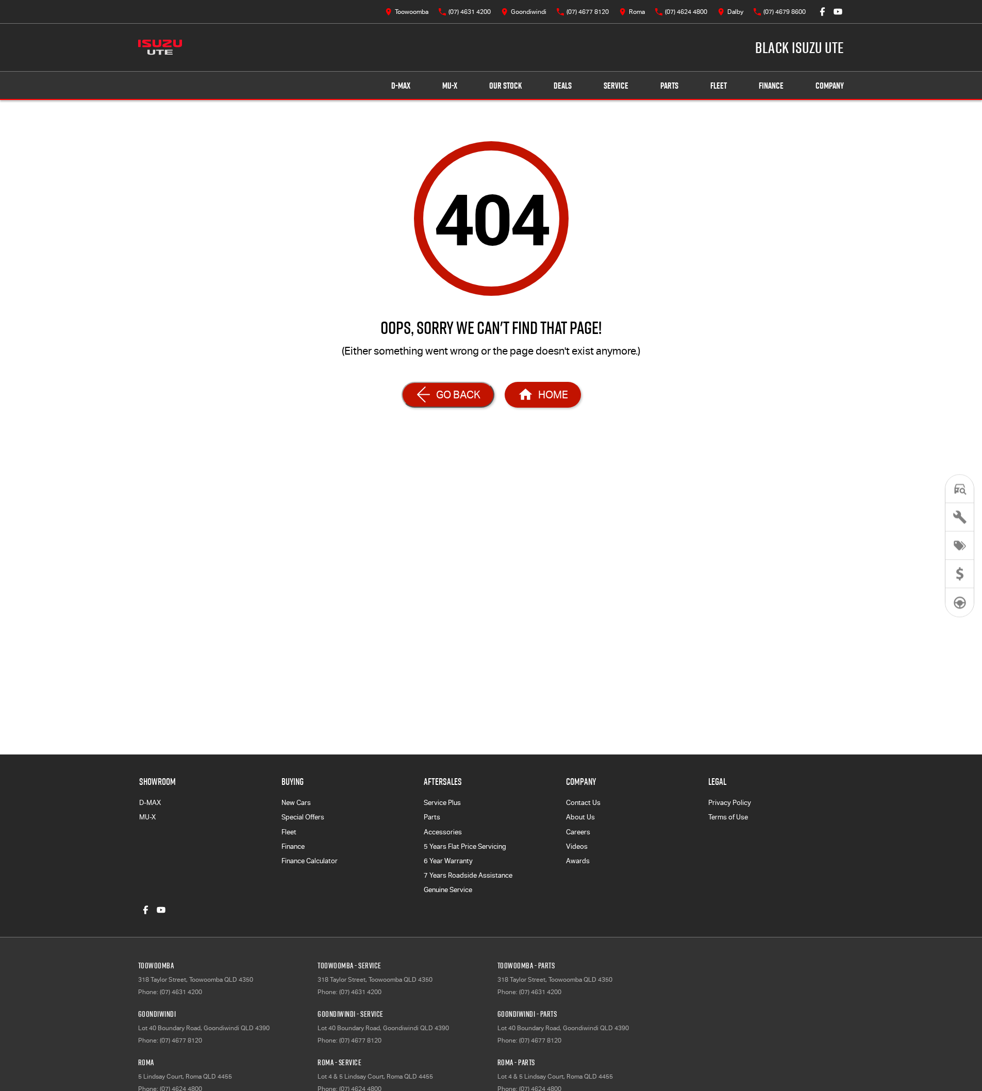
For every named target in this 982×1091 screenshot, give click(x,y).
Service (616, 85)
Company (829, 85)
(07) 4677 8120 (181, 1040)
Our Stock (505, 85)
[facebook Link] (822, 11)
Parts (669, 85)
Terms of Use (728, 817)
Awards (578, 861)
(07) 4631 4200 (181, 992)
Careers (578, 832)
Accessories (443, 832)
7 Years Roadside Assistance (468, 875)
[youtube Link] (837, 11)
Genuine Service (448, 890)
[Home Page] (160, 47)
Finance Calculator (309, 861)
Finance (771, 85)
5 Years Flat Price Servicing (465, 846)
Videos (577, 846)
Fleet (718, 85)
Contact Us (583, 803)
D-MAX (400, 85)
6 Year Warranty (448, 861)
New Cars (296, 803)
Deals (563, 85)
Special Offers (302, 817)
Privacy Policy (729, 803)
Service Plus (442, 803)
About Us (580, 817)
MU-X (449, 85)
